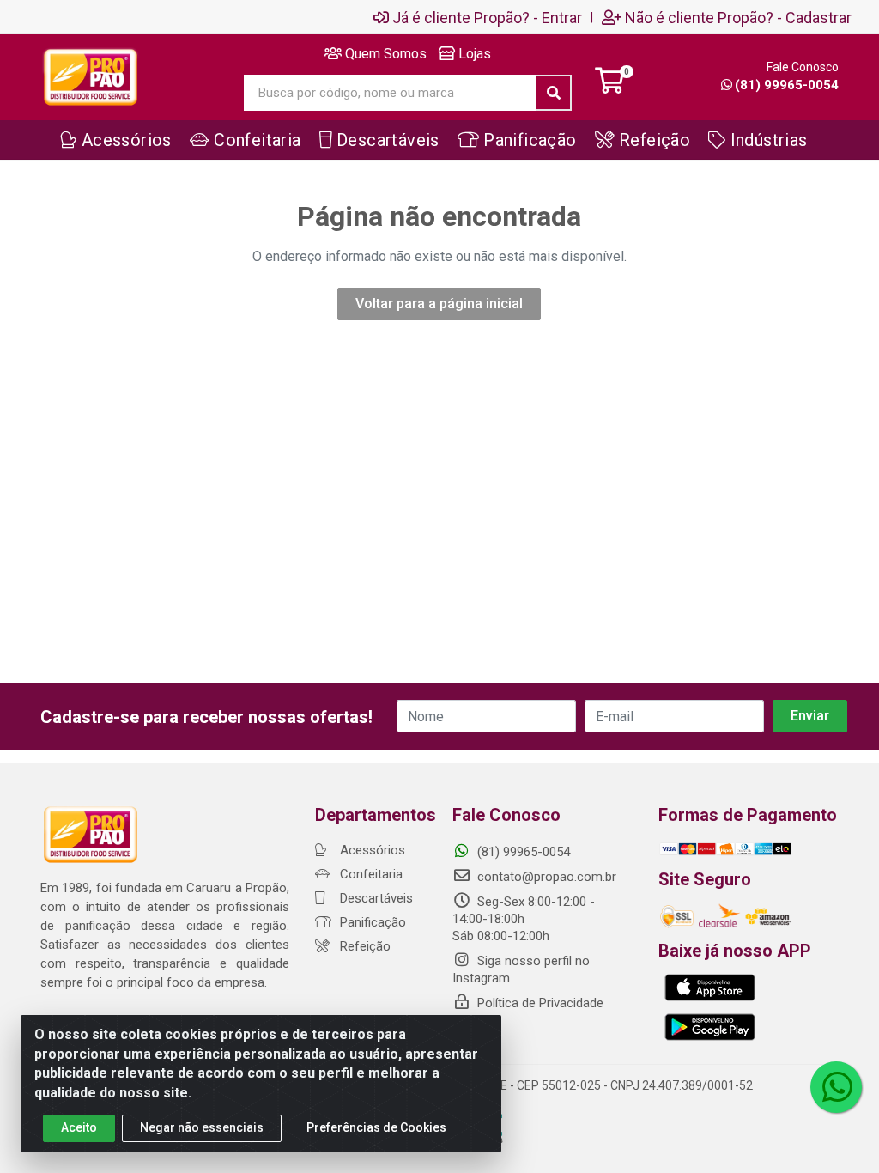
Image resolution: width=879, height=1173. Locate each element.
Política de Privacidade (538, 1003)
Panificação (371, 922)
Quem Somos (384, 54)
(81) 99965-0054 (787, 85)
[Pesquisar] (554, 93)
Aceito (79, 1127)
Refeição (363, 946)
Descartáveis (374, 898)
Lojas (473, 54)
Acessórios (370, 850)
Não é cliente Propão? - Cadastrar (738, 17)
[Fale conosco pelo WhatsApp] (836, 1087)
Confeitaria (369, 874)
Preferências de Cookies (376, 1127)
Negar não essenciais (202, 1127)
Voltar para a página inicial (439, 303)
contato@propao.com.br (546, 876)
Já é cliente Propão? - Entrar (487, 17)
